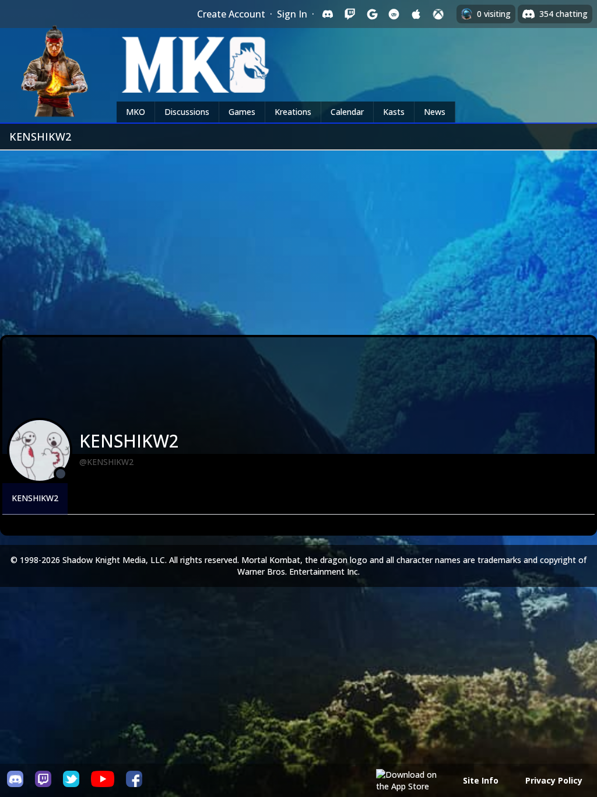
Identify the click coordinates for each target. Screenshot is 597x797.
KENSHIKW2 (35, 498)
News (434, 111)
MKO (135, 111)
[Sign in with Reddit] (394, 14)
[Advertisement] (298, 238)
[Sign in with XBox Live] (438, 14)
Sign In (292, 14)
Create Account (231, 14)
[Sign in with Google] (372, 14)
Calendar (347, 111)
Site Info (480, 780)
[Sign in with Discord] (327, 14)
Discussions (186, 111)
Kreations (293, 111)
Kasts (394, 111)
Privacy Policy (553, 780)
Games (242, 111)
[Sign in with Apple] (416, 14)
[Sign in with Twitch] (350, 14)
